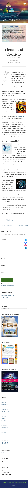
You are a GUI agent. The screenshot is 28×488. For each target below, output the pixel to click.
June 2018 (3, 418)
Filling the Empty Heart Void (7, 295)
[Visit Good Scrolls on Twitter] (5, 443)
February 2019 (4, 400)
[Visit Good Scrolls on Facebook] (7, 443)
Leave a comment (15, 62)
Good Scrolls (14, 60)
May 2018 (3, 420)
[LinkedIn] (25, 248)
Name (3, 258)
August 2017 (4, 432)
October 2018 (4, 409)
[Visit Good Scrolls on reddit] (2, 443)
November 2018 (5, 407)
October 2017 (4, 427)
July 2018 (3, 416)
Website (3, 272)
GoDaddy (14, 485)
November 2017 (5, 425)
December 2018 (4, 404)
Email (3, 265)
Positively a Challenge (6, 300)
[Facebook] (25, 243)
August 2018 (4, 414)
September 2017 (5, 430)
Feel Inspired (4, 452)
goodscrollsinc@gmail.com (7, 462)
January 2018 (4, 423)
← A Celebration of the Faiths (6, 225)
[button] (24, 3)
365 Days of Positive (10, 219)
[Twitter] (25, 240)
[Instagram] (25, 245)
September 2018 (5, 411)
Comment (3, 239)
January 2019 (4, 402)
